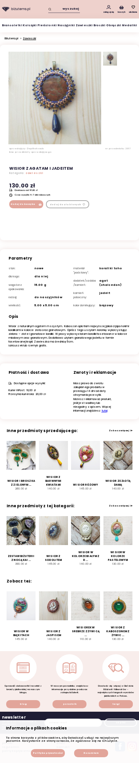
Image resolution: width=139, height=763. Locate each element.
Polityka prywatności (48, 753)
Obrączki (113, 25)
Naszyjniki (66, 25)
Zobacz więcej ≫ (120, 430)
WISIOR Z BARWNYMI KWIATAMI (53, 480)
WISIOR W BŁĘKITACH (21, 633)
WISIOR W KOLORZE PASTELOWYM (118, 556)
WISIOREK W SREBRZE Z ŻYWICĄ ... (86, 631)
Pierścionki (47, 25)
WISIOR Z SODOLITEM (53, 558)
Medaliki (129, 25)
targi (116, 704)
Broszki (99, 25)
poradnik (69, 704)
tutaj (105, 410)
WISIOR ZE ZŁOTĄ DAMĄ (118, 482)
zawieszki (34, 173)
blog (23, 704)
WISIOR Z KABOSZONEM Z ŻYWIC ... (117, 631)
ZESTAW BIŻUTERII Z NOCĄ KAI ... (21, 558)
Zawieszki (84, 25)
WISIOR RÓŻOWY (85, 484)
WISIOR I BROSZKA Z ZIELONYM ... (21, 482)
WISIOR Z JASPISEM (53, 633)
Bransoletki (12, 25)
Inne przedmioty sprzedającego (30, 152)
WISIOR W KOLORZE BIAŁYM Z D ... (85, 556)
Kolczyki (30, 25)
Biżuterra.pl (11, 38)
